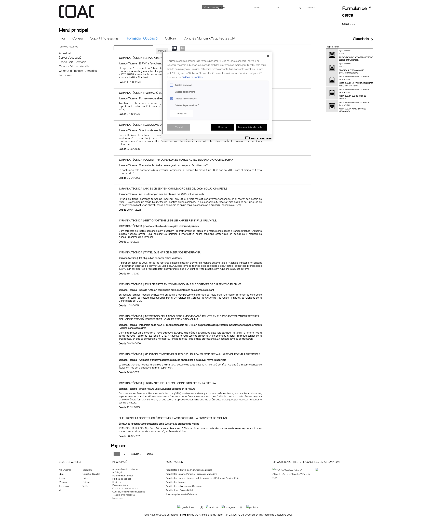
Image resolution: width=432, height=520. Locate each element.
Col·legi (77, 38)
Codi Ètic (116, 482)
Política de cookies (121, 478)
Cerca (346, 24)
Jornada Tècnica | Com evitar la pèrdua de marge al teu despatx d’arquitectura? (176, 159)
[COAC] (137, 13)
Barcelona (87, 469)
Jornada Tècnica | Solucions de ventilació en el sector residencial (154, 130)
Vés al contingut (212, 7)
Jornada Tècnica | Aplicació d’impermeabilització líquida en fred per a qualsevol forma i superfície (189, 354)
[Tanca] (268, 56)
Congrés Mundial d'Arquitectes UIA (209, 38)
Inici (62, 38)
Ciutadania (361, 39)
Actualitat (65, 53)
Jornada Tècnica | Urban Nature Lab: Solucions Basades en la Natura (167, 383)
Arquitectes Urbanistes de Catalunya (184, 486)
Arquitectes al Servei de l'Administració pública (189, 469)
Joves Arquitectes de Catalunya (181, 494)
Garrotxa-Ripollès (91, 473)
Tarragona (64, 486)
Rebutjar (222, 127)
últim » (150, 453)
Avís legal (117, 472)
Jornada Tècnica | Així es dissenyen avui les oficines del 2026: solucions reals (173, 188)
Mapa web (117, 498)
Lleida (85, 477)
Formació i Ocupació (142, 38)
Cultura (170, 38)
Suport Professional (104, 38)
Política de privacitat (122, 475)
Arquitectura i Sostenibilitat (179, 490)
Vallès (85, 486)
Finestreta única (120, 485)
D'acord (179, 127)
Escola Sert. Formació (72, 62)
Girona (62, 477)
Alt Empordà (65, 469)
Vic (60, 490)
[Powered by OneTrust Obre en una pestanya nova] (257, 137)
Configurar (181, 113)
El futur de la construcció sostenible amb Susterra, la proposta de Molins (173, 418)
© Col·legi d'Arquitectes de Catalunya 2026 (269, 514)
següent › (136, 453)
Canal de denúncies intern (125, 488)
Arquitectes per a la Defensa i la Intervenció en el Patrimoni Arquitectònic (202, 477)
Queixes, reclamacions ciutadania (128, 491)
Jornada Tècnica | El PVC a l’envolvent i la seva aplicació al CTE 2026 (157, 63)
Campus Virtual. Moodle (74, 66)
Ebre (61, 473)
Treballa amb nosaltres (123, 494)
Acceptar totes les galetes (251, 127)
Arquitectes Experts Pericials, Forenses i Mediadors (191, 473)
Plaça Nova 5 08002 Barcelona (160, 514)
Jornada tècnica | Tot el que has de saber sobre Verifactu (160, 252)
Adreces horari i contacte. (125, 469)
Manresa (63, 482)
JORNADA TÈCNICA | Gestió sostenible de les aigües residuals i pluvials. (168, 220)
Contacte (311, 7)
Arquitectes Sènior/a (176, 482)
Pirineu (86, 482)
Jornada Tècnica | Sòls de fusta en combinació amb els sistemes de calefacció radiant (180, 284)
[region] (217, 95)
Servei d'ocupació (70, 57)
